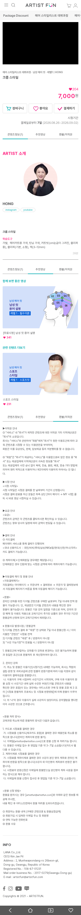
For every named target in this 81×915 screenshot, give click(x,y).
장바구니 (18, 108)
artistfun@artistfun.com (27, 741)
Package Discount (16, 15)
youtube (28, 209)
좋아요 (43, 108)
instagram (11, 209)
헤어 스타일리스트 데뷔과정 (51, 15)
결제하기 (69, 108)
